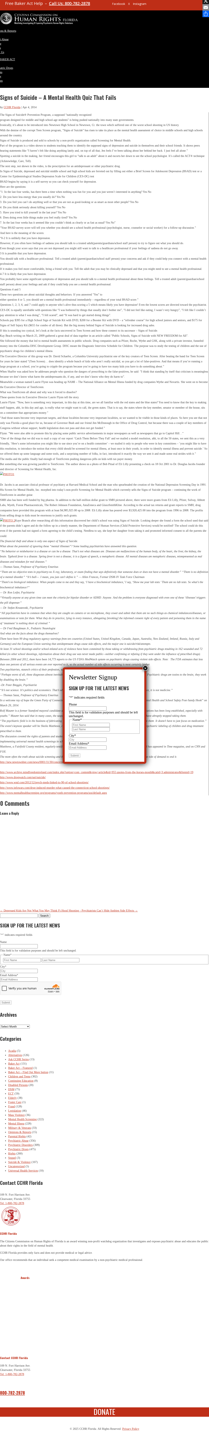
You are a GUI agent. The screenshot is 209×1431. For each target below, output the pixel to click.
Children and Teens (19, 1076)
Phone (73, 704)
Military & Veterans (19, 1127)
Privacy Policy (130, 1428)
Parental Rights (17, 1136)
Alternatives (15, 1055)
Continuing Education (20, 1080)
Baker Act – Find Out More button (28, 1072)
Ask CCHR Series (18, 1059)
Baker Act (14, 1063)
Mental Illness (16, 1123)
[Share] (205, 14)
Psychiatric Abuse (18, 1140)
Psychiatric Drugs (18, 1149)
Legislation (14, 1110)
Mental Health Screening (22, 1119)
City (3, 966)
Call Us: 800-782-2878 (69, 3)
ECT (11, 1093)
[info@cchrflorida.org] (101, 5)
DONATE (104, 1411)
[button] (24, 1315)
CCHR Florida (12, 107)
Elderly (12, 1097)
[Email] (205, 7)
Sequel (12, 1157)
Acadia (12, 1050)
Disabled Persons (18, 1085)
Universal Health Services (23, 1170)
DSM (11, 1089)
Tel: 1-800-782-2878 (12, 1203)
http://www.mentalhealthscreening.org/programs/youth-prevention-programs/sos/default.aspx (53, 792)
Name (3, 942)
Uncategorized (16, 1166)
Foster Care (14, 1102)
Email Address (9, 975)
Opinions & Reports (19, 1132)
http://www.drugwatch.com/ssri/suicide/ (23, 777)
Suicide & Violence (19, 1162)
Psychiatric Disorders (20, 1145)
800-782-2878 (12, 1392)
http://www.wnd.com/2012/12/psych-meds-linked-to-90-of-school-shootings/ (44, 782)
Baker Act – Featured (20, 1067)
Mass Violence (16, 1115)
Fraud (11, 1106)
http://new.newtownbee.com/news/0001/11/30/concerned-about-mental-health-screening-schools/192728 (60, 762)
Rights (12, 1153)
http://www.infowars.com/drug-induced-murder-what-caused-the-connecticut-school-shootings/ (55, 787)
